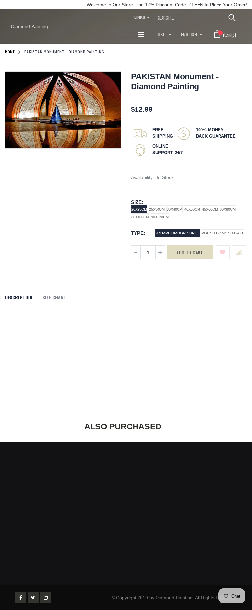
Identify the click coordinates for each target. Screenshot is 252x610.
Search (232, 18)
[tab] (18, 297)
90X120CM (160, 217)
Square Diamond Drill (177, 233)
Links (139, 17)
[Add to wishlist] (223, 252)
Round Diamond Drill (222, 233)
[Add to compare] (239, 252)
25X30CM (157, 209)
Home (10, 51)
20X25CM (139, 209)
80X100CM (140, 217)
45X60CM (210, 209)
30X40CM (174, 209)
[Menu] (141, 34)
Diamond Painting (29, 26)
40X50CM (192, 209)
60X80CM (228, 209)
